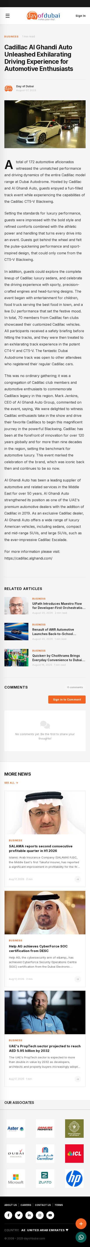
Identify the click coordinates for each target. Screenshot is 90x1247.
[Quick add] (81, 1223)
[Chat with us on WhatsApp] (81, 1237)
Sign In (81, 15)
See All (9, 782)
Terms (59, 1205)
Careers (26, 1205)
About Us (10, 1205)
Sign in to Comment (67, 699)
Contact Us (43, 1205)
